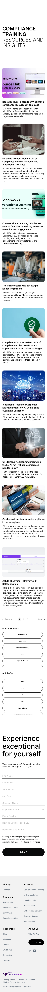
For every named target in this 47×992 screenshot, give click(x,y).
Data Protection (22, 661)
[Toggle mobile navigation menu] (40, 4)
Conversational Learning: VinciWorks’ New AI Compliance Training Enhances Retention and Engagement (22, 226)
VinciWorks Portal (10, 907)
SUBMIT (23, 852)
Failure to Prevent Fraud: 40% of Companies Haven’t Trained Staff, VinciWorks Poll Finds (20, 161)
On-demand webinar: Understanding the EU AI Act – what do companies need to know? (21, 465)
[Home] (16, 5)
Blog (5, 934)
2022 (22, 682)
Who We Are (33, 934)
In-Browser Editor (31, 895)
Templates (7, 955)
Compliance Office (10, 918)
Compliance (22, 634)
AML (22, 654)
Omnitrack (7, 913)
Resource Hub (29, 921)
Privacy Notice (9, 980)
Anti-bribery (22, 708)
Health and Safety (22, 648)
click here (14, 842)
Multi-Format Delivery (33, 911)
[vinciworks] (29, 950)
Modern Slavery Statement (14, 982)
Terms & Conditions (27, 980)
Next (40, 619)
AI (22, 695)
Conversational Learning (34, 890)
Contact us (36, 942)
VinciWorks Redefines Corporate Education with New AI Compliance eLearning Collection (20, 407)
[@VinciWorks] (34, 950)
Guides (6, 944)
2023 (22, 688)
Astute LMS (8, 902)
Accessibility (29, 905)
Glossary (6, 960)
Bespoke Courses (31, 916)
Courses (6, 890)
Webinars (7, 939)
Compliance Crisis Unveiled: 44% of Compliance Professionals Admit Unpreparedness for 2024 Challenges (22, 345)
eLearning (22, 641)
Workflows (7, 950)
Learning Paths (30, 900)
